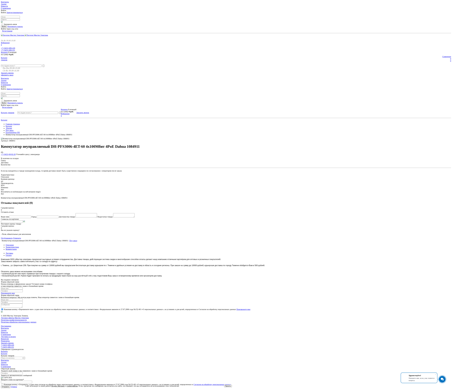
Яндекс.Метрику (58, 386)
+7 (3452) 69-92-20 (8, 154)
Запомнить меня (10, 24)
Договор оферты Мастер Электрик (15, 318)
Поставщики (6, 326)
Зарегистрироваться (15, 13)
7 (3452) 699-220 (7, 345)
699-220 (8, 48)
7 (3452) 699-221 (7, 347)
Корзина (4, 52)
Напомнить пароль (15, 27)
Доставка (9, 253)
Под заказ (9, 130)
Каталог (4, 120)
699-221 (8, 50)
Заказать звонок (7, 73)
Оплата (9, 255)
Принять (228, 386)
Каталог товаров (4, 59)
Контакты (5, 328)
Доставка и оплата (8, 337)
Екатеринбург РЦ (13, 133)
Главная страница (13, 124)
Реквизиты (5, 341)
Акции (3, 330)
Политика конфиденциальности (14, 320)
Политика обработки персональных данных (18, 322)
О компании (6, 335)
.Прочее (9, 128)
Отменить (17, 238)
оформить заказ (7, 75)
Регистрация (7, 31)
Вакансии (5, 339)
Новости (4, 332)
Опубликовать (6, 238)
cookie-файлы (72, 386)
